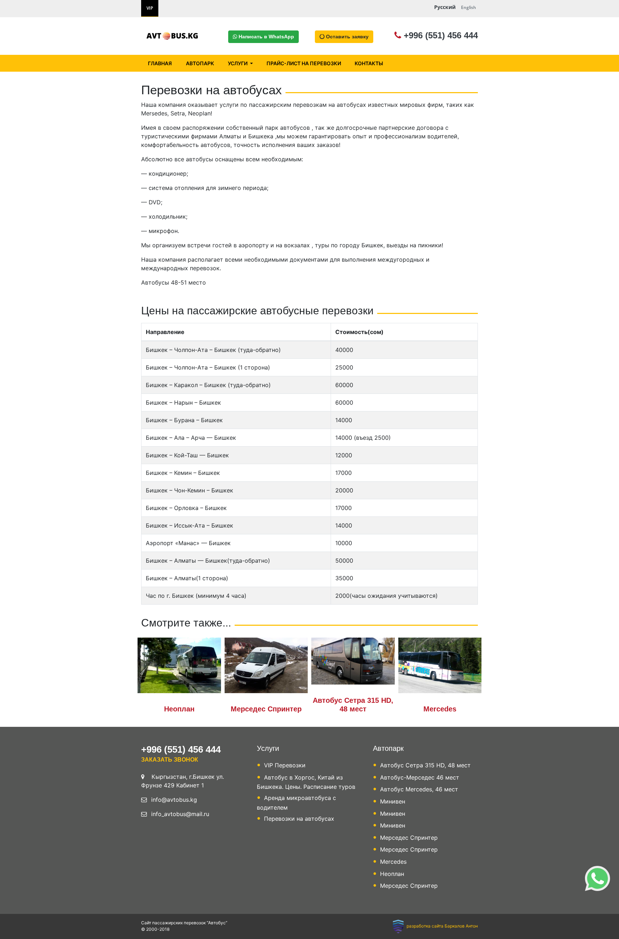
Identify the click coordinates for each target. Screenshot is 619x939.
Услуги (238, 63)
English (468, 7)
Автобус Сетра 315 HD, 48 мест (425, 765)
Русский (445, 7)
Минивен (392, 801)
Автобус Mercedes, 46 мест (419, 789)
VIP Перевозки (285, 765)
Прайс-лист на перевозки (304, 63)
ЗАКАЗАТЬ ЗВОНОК (169, 760)
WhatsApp (266, 36)
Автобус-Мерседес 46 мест (419, 777)
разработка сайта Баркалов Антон (442, 926)
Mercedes (439, 709)
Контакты (369, 63)
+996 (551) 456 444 (439, 35)
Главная (160, 63)
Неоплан (179, 709)
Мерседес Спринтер (266, 709)
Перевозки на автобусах (299, 818)
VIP (150, 8)
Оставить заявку (347, 36)
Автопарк (200, 63)
